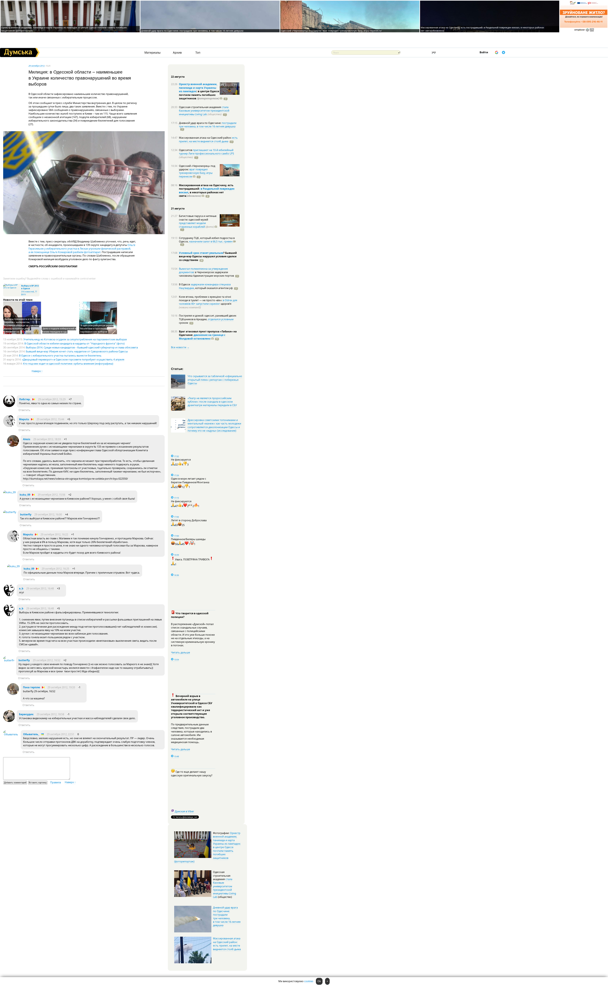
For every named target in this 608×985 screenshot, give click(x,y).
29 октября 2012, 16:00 (48, 514)
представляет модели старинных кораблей (192, 224)
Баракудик (26, 714)
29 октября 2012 (36, 65)
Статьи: (177, 368)
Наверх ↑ (37, 371)
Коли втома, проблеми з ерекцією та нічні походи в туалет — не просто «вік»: (205, 298)
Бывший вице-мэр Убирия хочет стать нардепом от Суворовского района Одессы (77, 351)
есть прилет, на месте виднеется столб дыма (208, 139)
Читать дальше (180, 652)
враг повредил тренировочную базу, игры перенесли (195, 173)
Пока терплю (31, 687)
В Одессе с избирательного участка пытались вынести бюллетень (60, 355)
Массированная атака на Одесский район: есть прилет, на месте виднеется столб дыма (227, 944)
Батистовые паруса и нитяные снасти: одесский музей (197, 217)
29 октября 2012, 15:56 (51, 494)
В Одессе (185, 284)
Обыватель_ (31, 734)
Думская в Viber (184, 811)
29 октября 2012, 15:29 (52, 399)
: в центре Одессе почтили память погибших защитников (199, 95)
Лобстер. (25, 399)
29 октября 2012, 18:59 (47, 439)
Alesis (26, 439)
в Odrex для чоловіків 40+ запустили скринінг (208, 301)
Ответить (24, 410)
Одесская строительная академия (200, 107)
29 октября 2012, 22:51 (60, 734)
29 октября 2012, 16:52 (46, 660)
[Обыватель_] (11, 734)
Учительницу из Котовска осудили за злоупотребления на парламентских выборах (75, 339)
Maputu (24, 419)
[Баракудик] (9, 721)
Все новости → (180, 347)
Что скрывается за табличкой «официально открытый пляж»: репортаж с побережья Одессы (215, 379)
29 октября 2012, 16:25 (55, 568)
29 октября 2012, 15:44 (50, 419)
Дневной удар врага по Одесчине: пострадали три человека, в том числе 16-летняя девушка (192, 30)
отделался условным (221, 319)
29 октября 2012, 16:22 (54, 534)
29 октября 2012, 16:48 (40, 588)
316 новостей (27, 291)
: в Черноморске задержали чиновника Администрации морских (206, 273)
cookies (308, 981)
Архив (177, 52)
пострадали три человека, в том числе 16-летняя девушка (207, 124)
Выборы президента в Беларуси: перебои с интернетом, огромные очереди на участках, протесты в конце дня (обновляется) (22, 325)
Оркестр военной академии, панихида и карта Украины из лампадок (198, 87)
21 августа (178, 208)
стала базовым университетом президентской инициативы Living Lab (204, 110)
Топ (197, 52)
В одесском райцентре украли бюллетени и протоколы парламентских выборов (97, 328)
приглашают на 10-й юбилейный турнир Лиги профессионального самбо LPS (206, 151)
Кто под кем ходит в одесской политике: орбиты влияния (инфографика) (68, 363)
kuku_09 (25, 494)
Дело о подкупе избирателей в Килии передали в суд (59, 330)
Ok (319, 981)
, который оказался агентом (213, 288)
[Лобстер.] (9, 406)
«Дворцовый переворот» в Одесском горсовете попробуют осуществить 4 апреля (73, 359)
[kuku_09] (9, 492)
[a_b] (9, 595)
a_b (21, 588)
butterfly (25, 514)
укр (434, 52)
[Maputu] (9, 426)
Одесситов (186, 150)
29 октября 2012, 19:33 (61, 687)
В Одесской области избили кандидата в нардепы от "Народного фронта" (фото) (74, 343)
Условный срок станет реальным (201, 253)
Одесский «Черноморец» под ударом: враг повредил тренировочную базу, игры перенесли (331, 30)
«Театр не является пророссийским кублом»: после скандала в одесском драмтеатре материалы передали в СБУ (212, 401)
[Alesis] (13, 446)
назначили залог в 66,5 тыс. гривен (211, 241)
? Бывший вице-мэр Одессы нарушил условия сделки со (208, 256)
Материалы (152, 52)
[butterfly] (9, 512)
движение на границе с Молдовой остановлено (202, 336)
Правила (55, 782)
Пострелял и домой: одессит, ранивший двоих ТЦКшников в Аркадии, (207, 317)
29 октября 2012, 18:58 (50, 714)
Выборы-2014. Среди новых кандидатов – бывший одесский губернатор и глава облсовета (82, 347)
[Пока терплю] (13, 694)
